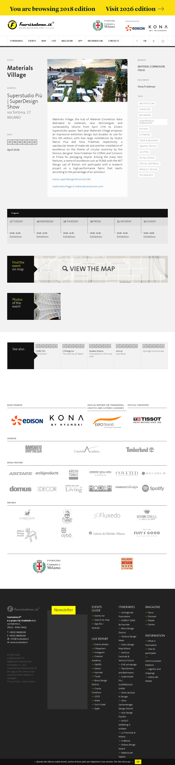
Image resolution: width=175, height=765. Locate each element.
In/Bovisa (124, 741)
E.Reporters (99, 648)
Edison (96, 668)
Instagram (98, 652)
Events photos (100, 644)
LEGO (96, 696)
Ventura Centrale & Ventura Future (126, 656)
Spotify (96, 664)
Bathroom (145, 115)
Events (32, 41)
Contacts (113, 41)
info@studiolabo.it (19, 639)
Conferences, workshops (147, 122)
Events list (98, 616)
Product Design (148, 169)
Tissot (96, 676)
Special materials (149, 163)
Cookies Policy (28, 681)
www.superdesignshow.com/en (71, 179)
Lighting (144, 152)
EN (145, 41)
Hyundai (97, 672)
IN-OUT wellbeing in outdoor (124, 725)
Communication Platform (153, 661)
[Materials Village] (81, 80)
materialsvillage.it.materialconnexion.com (77, 186)
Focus (149, 612)
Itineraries (16, 41)
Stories (150, 624)
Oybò (95, 708)
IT (137, 41)
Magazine (67, 41)
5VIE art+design (128, 664)
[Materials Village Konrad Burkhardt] (47, 306)
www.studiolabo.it (19, 642)
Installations (147, 158)
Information (95, 41)
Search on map (100, 620)
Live (54, 41)
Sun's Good (98, 704)
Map (44, 41)
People (149, 620)
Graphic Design (148, 146)
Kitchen (143, 129)
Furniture (145, 109)
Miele (96, 700)
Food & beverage (149, 140)
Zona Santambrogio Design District (126, 704)
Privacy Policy (13, 681)
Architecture (147, 103)
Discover (150, 616)
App (80, 41)
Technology (146, 175)
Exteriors (144, 135)
